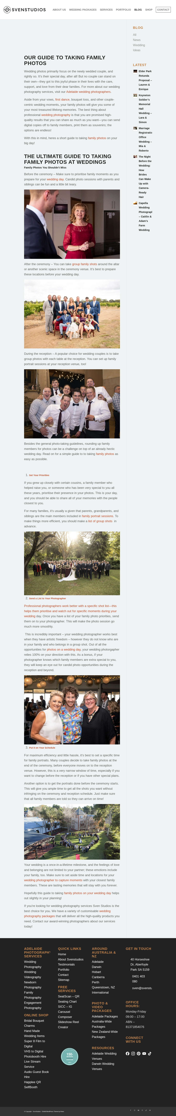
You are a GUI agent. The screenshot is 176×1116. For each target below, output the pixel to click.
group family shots (84, 264)
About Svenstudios (70, 959)
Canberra (98, 977)
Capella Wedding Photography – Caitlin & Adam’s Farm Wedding (146, 216)
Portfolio (63, 969)
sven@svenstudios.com (148, 988)
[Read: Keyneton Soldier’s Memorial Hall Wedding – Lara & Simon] (135, 95)
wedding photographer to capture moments (53, 880)
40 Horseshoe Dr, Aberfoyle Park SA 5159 (140, 964)
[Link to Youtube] (138, 1110)
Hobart (96, 972)
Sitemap (63, 980)
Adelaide (98, 961)
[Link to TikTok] (146, 1110)
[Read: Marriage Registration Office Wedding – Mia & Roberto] (135, 128)
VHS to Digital (33, 1051)
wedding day (55, 179)
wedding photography (55, 115)
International (100, 992)
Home (62, 954)
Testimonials (66, 964)
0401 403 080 (138, 979)
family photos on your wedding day (87, 893)
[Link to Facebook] (131, 1110)
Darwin (96, 967)
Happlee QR (32, 1082)
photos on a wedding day (64, 649)
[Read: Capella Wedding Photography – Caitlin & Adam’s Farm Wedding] (135, 203)
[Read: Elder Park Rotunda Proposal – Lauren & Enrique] (135, 71)
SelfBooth (30, 1087)
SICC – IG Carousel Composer (65, 1012)
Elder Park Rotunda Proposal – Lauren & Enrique (145, 80)
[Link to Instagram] (134, 1110)
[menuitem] (59, 9)
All (134, 34)
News (137, 40)
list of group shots (100, 521)
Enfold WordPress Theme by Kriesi (53, 1111)
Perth (95, 982)
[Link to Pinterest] (142, 1110)
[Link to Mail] (150, 1110)
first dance (62, 99)
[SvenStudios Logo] (24, 9)
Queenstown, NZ (103, 987)
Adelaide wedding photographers (88, 91)
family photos (97, 138)
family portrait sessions (97, 516)
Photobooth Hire (35, 1056)
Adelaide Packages (105, 1016)
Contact (63, 974)
